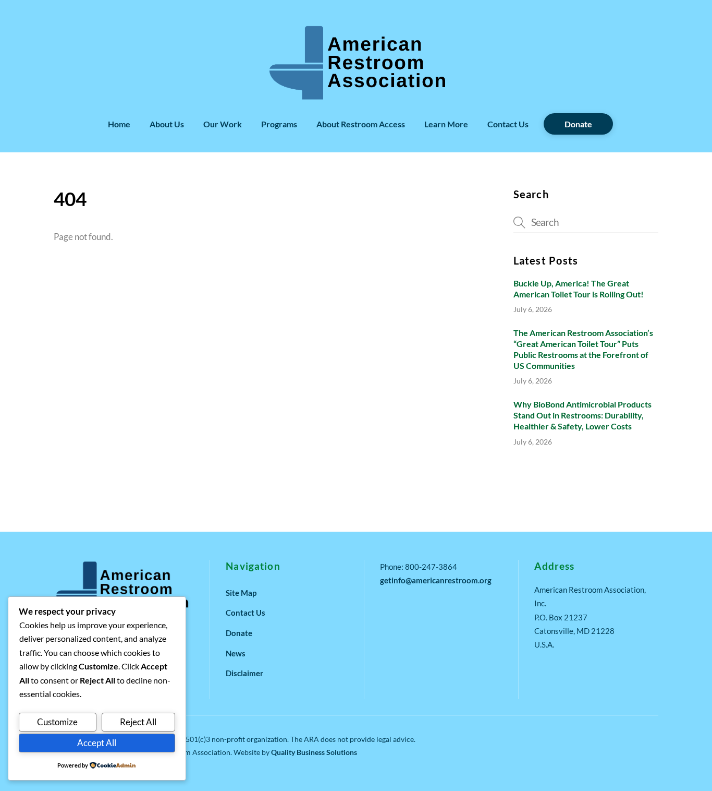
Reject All (138, 721)
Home (119, 124)
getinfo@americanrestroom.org (436, 580)
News (235, 653)
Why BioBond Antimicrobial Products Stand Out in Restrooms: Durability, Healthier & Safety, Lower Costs (582, 415)
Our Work (222, 124)
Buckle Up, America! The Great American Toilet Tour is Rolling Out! (578, 288)
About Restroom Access (360, 124)
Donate (578, 124)
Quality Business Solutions (314, 752)
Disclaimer (244, 673)
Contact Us (508, 124)
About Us (167, 124)
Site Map (241, 592)
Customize (57, 721)
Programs (279, 124)
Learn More (446, 124)
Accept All (96, 742)
